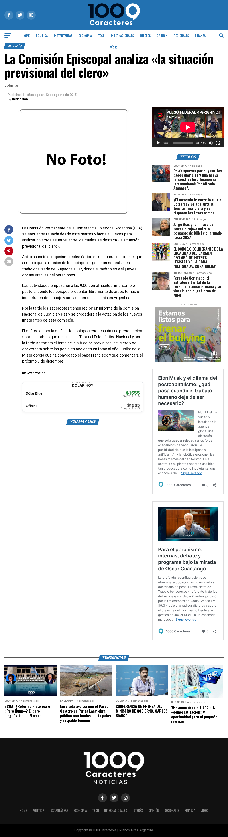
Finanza (200, 35)
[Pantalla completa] (218, 143)
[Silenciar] (210, 143)
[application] (188, 127)
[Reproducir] (158, 143)
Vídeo (114, 47)
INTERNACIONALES (122, 35)
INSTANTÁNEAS (63, 35)
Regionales (181, 35)
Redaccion (20, 99)
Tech (101, 35)
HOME (26, 35)
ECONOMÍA (85, 35)
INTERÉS (145, 35)
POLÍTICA (42, 35)
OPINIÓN (162, 35)
